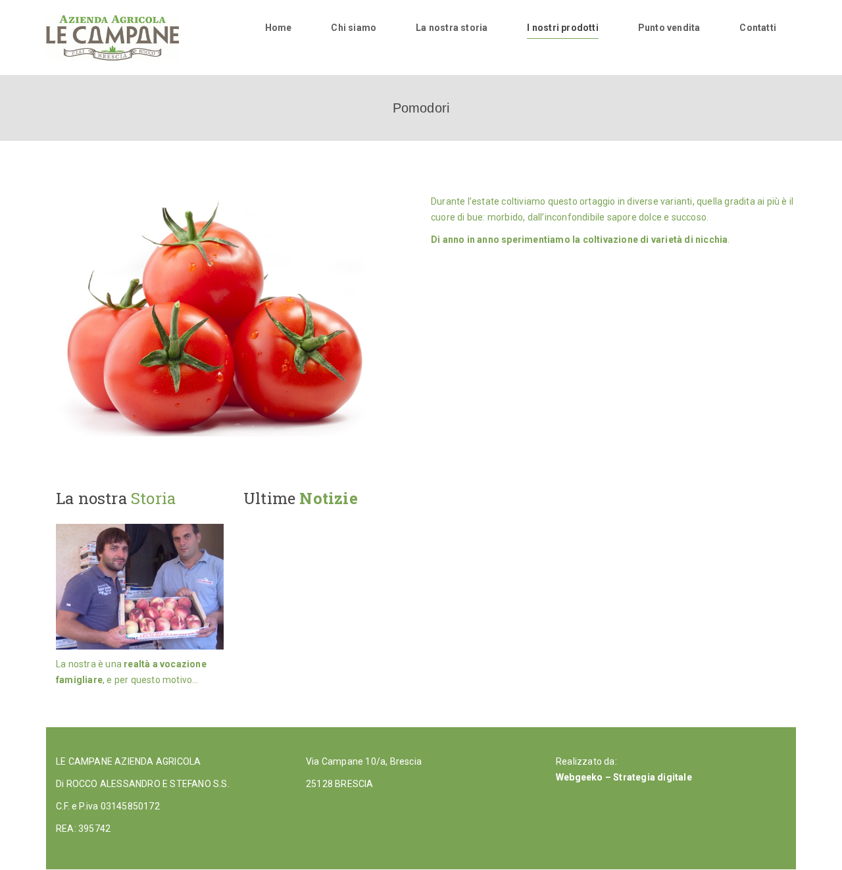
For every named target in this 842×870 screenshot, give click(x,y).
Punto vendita (669, 27)
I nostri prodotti (562, 27)
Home (278, 27)
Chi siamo (353, 27)
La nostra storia (451, 27)
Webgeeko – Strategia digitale (624, 777)
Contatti (757, 27)
